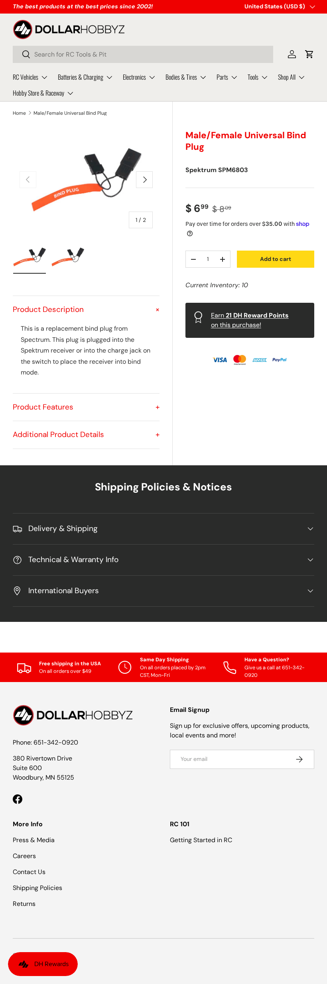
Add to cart (275, 259)
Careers (24, 856)
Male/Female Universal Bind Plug (70, 113)
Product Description (86, 309)
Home (19, 113)
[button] (309, 54)
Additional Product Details (86, 434)
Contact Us (29, 872)
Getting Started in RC (201, 840)
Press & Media (34, 840)
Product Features (86, 407)
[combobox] (143, 54)
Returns (24, 904)
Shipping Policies (37, 888)
